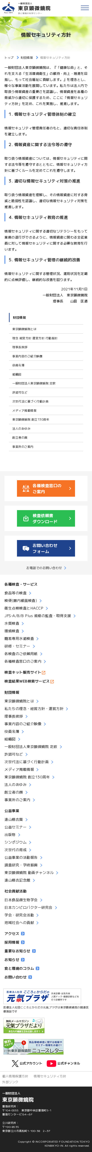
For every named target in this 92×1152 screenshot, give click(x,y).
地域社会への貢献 (19, 922)
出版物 (10, 834)
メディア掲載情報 (24, 410)
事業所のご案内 (22, 446)
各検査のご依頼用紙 (21, 653)
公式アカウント (31, 1063)
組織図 (16, 374)
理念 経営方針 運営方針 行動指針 (35, 338)
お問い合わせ (15, 977)
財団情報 (19, 317)
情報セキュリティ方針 (50, 1076)
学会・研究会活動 (19, 914)
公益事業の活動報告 (21, 857)
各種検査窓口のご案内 (22, 661)
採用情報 (11, 942)
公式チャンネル (68, 1063)
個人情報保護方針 (15, 1076)
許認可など (19, 392)
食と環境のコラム (19, 968)
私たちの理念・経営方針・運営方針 (33, 708)
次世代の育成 (15, 849)
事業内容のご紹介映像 (27, 356)
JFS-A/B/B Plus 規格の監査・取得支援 (37, 615)
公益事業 (11, 810)
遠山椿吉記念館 (17, 880)
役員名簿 (18, 365)
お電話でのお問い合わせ (44, 568)
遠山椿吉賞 (13, 819)
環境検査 (11, 630)
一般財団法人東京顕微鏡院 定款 (34, 383)
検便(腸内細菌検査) (20, 600)
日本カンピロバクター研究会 (28, 907)
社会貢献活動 (15, 891)
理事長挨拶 (19, 347)
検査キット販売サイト (22, 672)
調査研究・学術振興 (21, 864)
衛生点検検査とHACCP (23, 608)
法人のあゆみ (21, 428)
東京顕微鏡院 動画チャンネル (29, 872)
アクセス (11, 933)
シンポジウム (15, 842)
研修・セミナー (17, 646)
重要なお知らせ (17, 950)
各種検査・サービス (21, 584)
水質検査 (11, 623)
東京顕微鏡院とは (24, 329)
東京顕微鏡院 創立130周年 (30, 419)
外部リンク (10, 1082)
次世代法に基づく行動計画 (30, 401)
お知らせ (11, 959)
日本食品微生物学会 (21, 899)
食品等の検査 (15, 592)
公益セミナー (15, 826)
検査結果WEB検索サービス (27, 681)
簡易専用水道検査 (19, 638)
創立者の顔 (19, 437)
